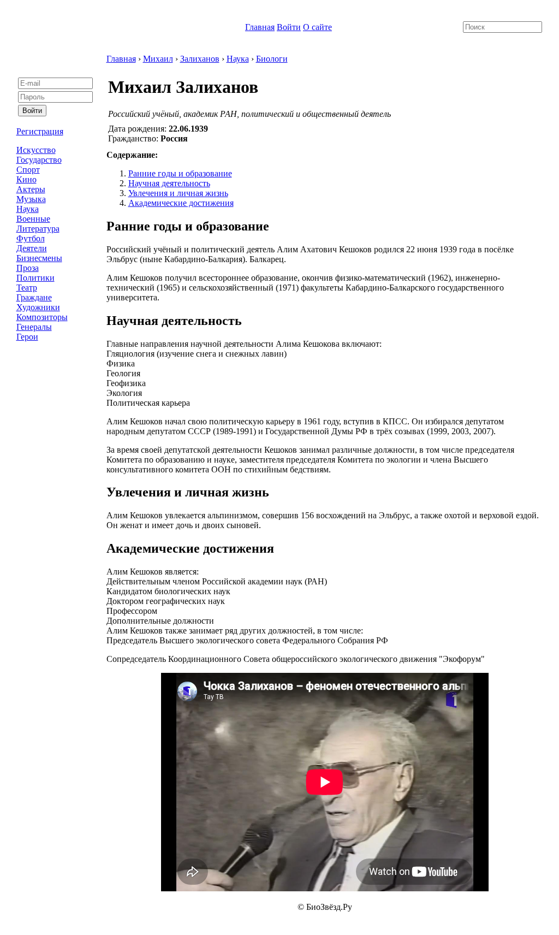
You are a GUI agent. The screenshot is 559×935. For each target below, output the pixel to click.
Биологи (272, 58)
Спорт (28, 169)
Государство (39, 159)
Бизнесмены (39, 258)
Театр (26, 287)
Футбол (30, 238)
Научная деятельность (169, 183)
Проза (27, 268)
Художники (38, 307)
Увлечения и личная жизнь (178, 193)
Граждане (34, 297)
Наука (27, 209)
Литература (38, 228)
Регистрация (39, 131)
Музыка (31, 199)
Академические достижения (181, 203)
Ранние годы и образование (180, 173)
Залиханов (199, 58)
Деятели (31, 248)
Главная (260, 27)
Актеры (30, 189)
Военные (33, 218)
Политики (35, 277)
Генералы (34, 327)
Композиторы (42, 317)
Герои (27, 336)
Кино (26, 179)
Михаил (158, 58)
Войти (289, 27)
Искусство (36, 150)
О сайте (317, 27)
